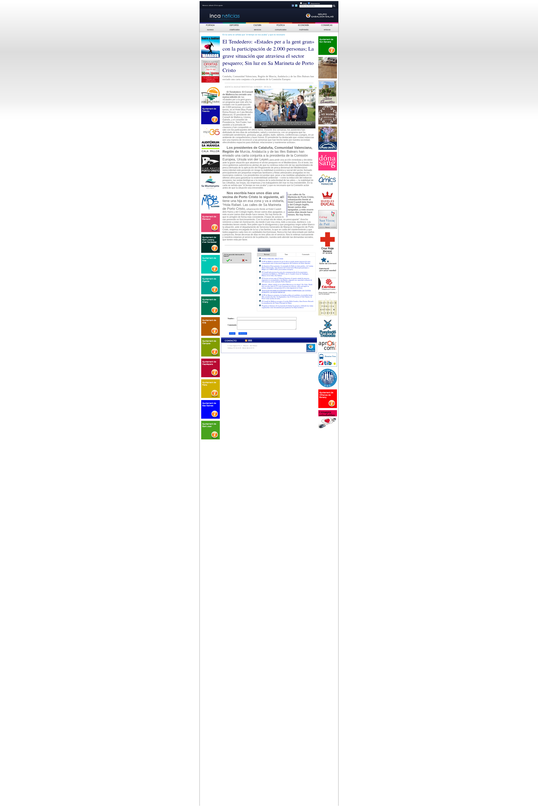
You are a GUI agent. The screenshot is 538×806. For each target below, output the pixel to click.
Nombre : (231, 319)
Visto (286, 254)
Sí (231, 260)
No (246, 260)
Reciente (267, 254)
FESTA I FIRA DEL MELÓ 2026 (272, 259)
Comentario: (232, 325)
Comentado (305, 254)
